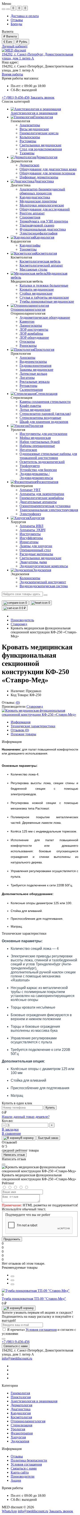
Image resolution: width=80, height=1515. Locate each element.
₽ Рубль (21, 41)
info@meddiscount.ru (17, 1358)
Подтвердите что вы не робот (27, 1215)
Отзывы (17, 20)
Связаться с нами (16, 1346)
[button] (12, 74)
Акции (16, 1480)
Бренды (16, 24)
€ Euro (8, 41)
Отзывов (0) (20, 730)
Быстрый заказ (48, 1138)
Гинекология (20, 1393)
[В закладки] (12, 1284)
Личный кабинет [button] (15, 46)
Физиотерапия (22, 1433)
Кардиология (21, 1413)
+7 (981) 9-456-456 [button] (16, 1342)
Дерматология (21, 1405)
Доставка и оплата (25, 16)
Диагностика (20, 1409)
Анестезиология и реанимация (34, 1401)
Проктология (21, 1397)
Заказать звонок (42, 97)
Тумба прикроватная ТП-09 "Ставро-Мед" (34, 1299)
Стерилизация (21, 1425)
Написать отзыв (14, 1154)
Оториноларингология (28, 1421)
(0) (18, 702)
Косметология (21, 1417)
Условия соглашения (41, 1329)
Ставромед (19, 624)
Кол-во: (7, 1121)
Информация (20, 722)
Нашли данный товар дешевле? (26, 1117)
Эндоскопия (20, 1441)
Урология (18, 1429)
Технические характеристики (33, 726)
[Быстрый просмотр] (12, 1276)
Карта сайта (20, 1472)
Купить (50, 1107)
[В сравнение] (12, 1280)
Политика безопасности (29, 1460)
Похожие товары (23, 734)
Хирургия (18, 1437)
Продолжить (12, 1239)
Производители (22, 1476)
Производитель (22, 620)
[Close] (3, 1164)
